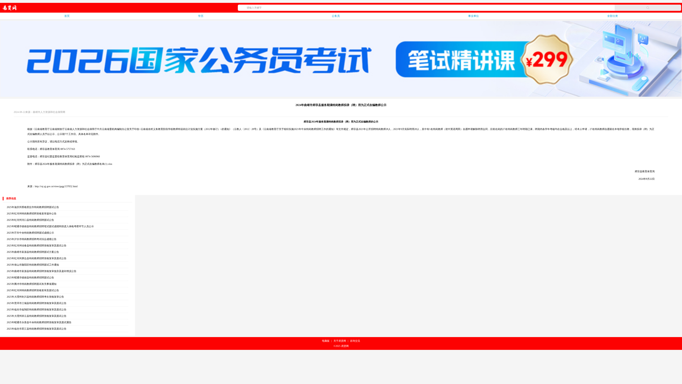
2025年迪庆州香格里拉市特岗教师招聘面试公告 (33, 207)
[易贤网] (9, 8)
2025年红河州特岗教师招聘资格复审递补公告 (31, 213)
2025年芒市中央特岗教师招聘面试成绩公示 (30, 232)
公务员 (336, 16)
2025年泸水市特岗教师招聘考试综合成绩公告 (31, 239)
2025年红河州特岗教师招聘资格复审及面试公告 (33, 290)
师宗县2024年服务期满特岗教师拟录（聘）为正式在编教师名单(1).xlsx (73, 164)
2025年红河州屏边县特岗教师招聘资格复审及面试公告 (36, 258)
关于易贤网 (340, 341)
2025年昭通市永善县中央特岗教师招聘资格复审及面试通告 (39, 322)
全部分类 (612, 16)
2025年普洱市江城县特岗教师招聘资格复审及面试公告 (36, 303)
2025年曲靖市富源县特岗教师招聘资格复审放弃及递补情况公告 (41, 271)
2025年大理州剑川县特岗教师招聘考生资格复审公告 (35, 296)
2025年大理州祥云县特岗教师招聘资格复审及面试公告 (36, 316)
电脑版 (325, 341)
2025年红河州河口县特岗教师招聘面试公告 (30, 220)
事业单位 (473, 16)
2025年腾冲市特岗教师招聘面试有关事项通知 (31, 284)
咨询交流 (355, 341)
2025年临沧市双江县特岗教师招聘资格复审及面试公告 (36, 328)
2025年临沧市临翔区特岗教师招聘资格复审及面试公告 (36, 309)
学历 (200, 16)
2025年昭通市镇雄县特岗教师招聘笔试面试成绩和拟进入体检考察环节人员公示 (50, 226)
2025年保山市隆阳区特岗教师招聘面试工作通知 (33, 264)
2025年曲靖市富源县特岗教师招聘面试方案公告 (33, 252)
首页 (67, 16)
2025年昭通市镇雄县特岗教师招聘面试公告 (30, 277)
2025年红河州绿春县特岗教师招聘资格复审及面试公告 (36, 245)
